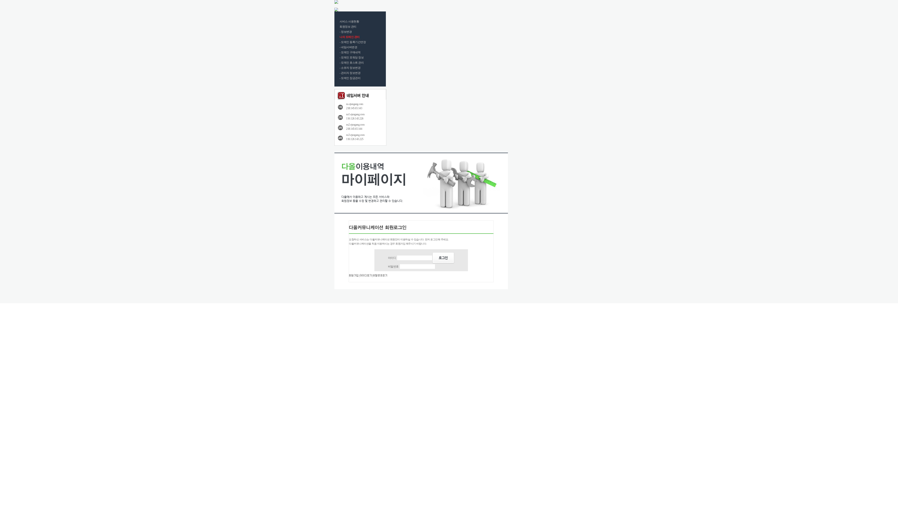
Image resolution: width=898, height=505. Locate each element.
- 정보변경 (346, 31)
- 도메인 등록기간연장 (353, 42)
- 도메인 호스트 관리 (352, 62)
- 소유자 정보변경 (350, 67)
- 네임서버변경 (348, 47)
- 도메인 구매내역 (350, 52)
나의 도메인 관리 (350, 37)
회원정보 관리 (348, 26)
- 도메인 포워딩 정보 (352, 57)
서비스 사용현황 (349, 21)
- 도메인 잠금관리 (350, 78)
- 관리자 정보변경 (350, 73)
